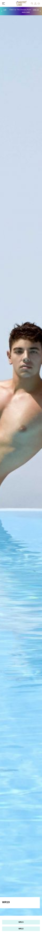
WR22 (21, 929)
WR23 (21, 922)
